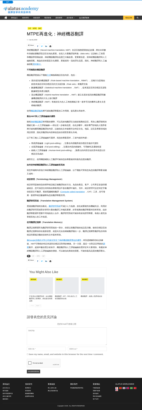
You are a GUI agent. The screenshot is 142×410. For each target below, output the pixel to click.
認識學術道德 (29, 396)
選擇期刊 (28, 388)
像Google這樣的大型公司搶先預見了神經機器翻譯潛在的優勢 (54, 240)
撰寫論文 (14, 18)
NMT (39, 28)
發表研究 (25, 18)
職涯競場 (47, 18)
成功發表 (70, 18)
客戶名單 (96, 399)
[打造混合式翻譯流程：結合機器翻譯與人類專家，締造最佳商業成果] (41, 285)
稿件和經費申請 (8, 393)
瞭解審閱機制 (29, 393)
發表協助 (96, 393)
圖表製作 (5, 399)
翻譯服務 (33, 279)
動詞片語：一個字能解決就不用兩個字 (30, 2)
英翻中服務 (96, 390)
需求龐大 (37, 64)
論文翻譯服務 (84, 18)
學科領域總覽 (97, 396)
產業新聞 (58, 18)
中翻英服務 (96, 388)
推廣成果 (36, 18)
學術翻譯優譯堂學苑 (76, 388)
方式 (49, 75)
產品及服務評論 (53, 390)
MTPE (34, 28)
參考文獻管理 (7, 396)
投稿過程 (28, 390)
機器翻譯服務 (37, 111)
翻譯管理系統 (55, 206)
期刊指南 (5, 390)
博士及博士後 (52, 388)
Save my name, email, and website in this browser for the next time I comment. (66, 354)
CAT (29, 28)
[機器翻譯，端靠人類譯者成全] (92, 285)
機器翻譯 (59, 279)
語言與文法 (6, 388)
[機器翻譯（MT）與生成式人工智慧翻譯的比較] (67, 285)
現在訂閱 (128, 18)
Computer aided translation (73, 192)
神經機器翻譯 (37, 122)
